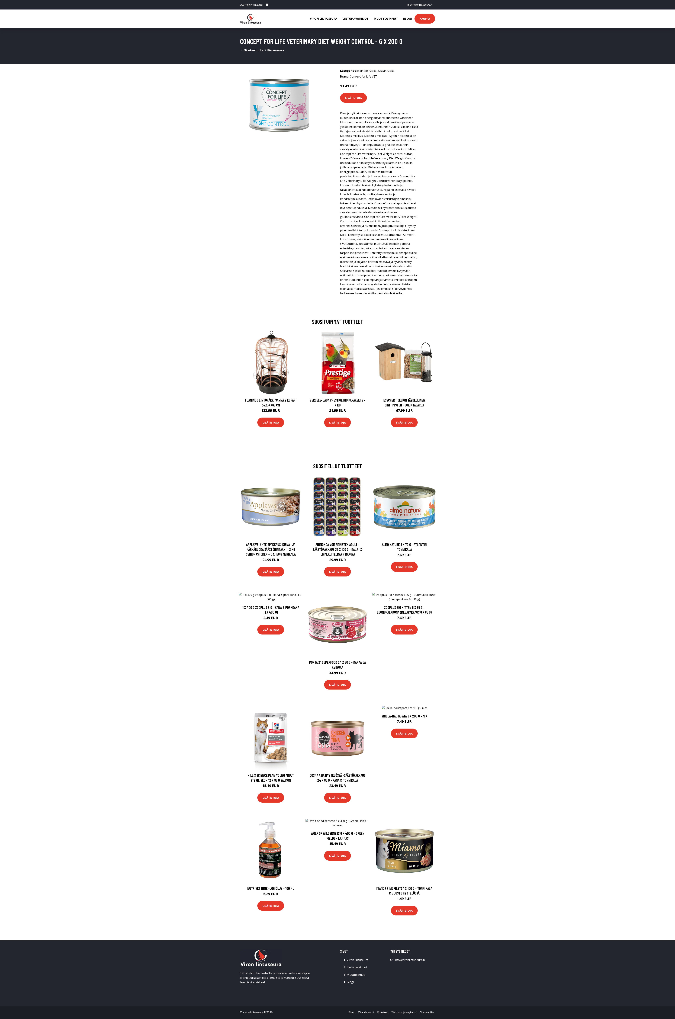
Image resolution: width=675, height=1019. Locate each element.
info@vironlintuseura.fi (419, 4)
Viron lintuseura (323, 19)
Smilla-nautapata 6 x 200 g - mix (404, 716)
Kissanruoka (275, 50)
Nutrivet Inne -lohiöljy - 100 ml (270, 888)
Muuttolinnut (386, 19)
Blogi (407, 19)
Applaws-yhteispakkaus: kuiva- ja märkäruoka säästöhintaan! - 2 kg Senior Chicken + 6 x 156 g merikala (271, 549)
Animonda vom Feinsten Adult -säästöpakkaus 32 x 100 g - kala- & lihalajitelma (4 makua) (337, 549)
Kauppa (425, 18)
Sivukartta (427, 1012)
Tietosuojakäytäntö (404, 1012)
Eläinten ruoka (253, 50)
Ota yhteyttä (366, 1012)
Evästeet (382, 1012)
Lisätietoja (353, 98)
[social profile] (267, 4)
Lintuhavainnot (355, 19)
